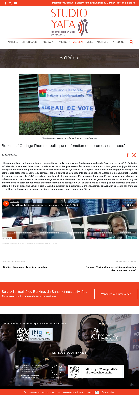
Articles (13, 42)
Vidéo (90, 42)
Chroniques (29, 42)
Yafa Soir (64, 42)
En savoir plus (108, 392)
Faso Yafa (47, 42)
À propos (118, 42)
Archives (102, 42)
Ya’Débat (78, 42)
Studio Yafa (5, 243)
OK (97, 392)
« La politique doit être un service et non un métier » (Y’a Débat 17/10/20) (33, 243)
